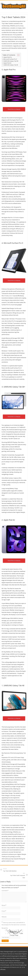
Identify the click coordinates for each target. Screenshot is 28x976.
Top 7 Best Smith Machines (10, 870)
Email (4, 911)
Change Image (14, 935)
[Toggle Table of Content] (17, 55)
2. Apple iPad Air (6, 63)
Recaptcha (5, 928)
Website (4, 917)
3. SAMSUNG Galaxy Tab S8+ (10, 61)
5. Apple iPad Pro (7, 57)
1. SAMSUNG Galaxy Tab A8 (10, 65)
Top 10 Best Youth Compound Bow (17, 875)
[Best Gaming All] (14, 6)
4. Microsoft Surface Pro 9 (9, 59)
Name (4, 905)
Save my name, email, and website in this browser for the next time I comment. (14, 924)
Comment (5, 890)
